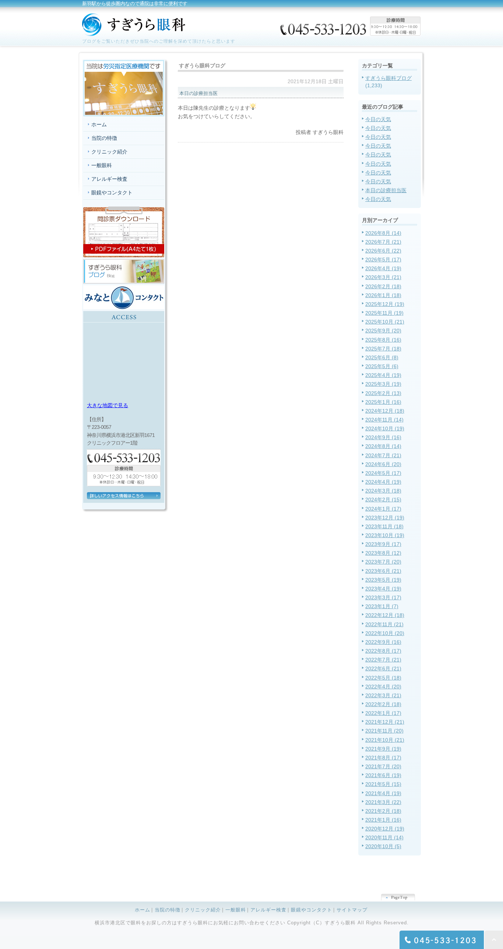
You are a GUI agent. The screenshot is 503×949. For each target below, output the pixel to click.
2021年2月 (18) (383, 811)
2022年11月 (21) (384, 624)
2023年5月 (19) (383, 580)
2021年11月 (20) (384, 731)
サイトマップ (352, 910)
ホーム (99, 124)
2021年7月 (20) (383, 766)
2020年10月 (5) (383, 846)
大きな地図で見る (107, 405)
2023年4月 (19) (383, 589)
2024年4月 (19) (383, 482)
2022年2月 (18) (383, 704)
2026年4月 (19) (383, 268)
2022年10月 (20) (384, 633)
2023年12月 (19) (384, 518)
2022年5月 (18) (383, 678)
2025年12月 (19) (384, 304)
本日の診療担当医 (386, 190)
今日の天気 (378, 119)
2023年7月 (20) (383, 562)
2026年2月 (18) (383, 286)
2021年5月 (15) (383, 784)
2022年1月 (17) (383, 713)
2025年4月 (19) (383, 375)
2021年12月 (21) (384, 722)
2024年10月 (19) (384, 428)
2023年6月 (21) (383, 571)
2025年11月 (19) (384, 313)
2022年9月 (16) (383, 642)
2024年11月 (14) (384, 420)
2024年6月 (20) (383, 464)
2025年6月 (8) (381, 357)
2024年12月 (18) (384, 411)
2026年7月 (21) (383, 242)
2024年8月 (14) (383, 446)
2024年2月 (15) (383, 499)
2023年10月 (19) (384, 535)
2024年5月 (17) (383, 473)
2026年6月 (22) (383, 251)
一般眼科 (101, 165)
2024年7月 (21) (383, 455)
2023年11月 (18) (384, 526)
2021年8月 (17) (383, 758)
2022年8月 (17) (383, 651)
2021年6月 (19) (383, 775)
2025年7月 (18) (383, 349)
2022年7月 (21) (383, 660)
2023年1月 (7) (381, 606)
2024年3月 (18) (383, 491)
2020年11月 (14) (384, 837)
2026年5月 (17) (383, 259)
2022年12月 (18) (384, 615)
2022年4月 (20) (383, 686)
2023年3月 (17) (383, 597)
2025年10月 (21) (384, 322)
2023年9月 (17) (383, 544)
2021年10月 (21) (384, 740)
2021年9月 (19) (383, 749)
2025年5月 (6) (381, 366)
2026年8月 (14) (383, 233)
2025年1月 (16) (383, 402)
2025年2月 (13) (383, 393)
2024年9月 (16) (383, 437)
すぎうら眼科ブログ (388, 78)
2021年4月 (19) (383, 793)
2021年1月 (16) (383, 820)
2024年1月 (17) (383, 509)
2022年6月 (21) (383, 668)
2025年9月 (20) (383, 331)
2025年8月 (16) (383, 340)
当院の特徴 (104, 138)
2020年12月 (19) (384, 829)
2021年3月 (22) (383, 802)
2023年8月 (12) (383, 553)
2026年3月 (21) (383, 277)
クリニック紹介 (109, 152)
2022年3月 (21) (383, 695)
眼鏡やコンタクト (112, 192)
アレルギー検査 (109, 179)
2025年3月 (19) (383, 384)
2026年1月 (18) (383, 295)
